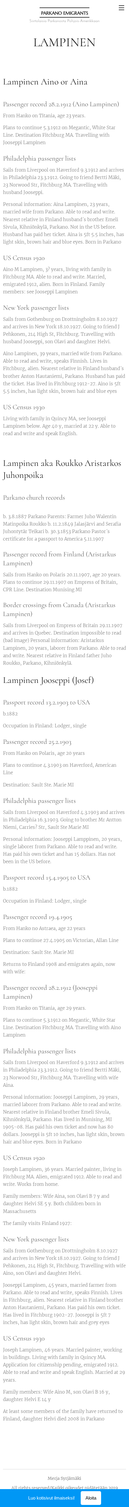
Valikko (122, 7)
